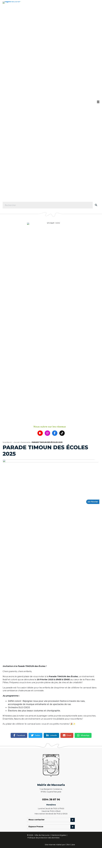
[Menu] (98, 101)
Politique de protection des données (43, 838)
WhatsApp (85, 735)
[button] (40, 433)
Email (69, 735)
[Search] (96, 205)
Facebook (21, 735)
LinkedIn (53, 735)
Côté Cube (70, 844)
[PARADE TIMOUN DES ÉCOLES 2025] (51, 559)
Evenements (25, 442)
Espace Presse (37, 826)
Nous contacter (37, 819)
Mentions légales (58, 835)
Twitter (37, 735)
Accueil (16, 442)
